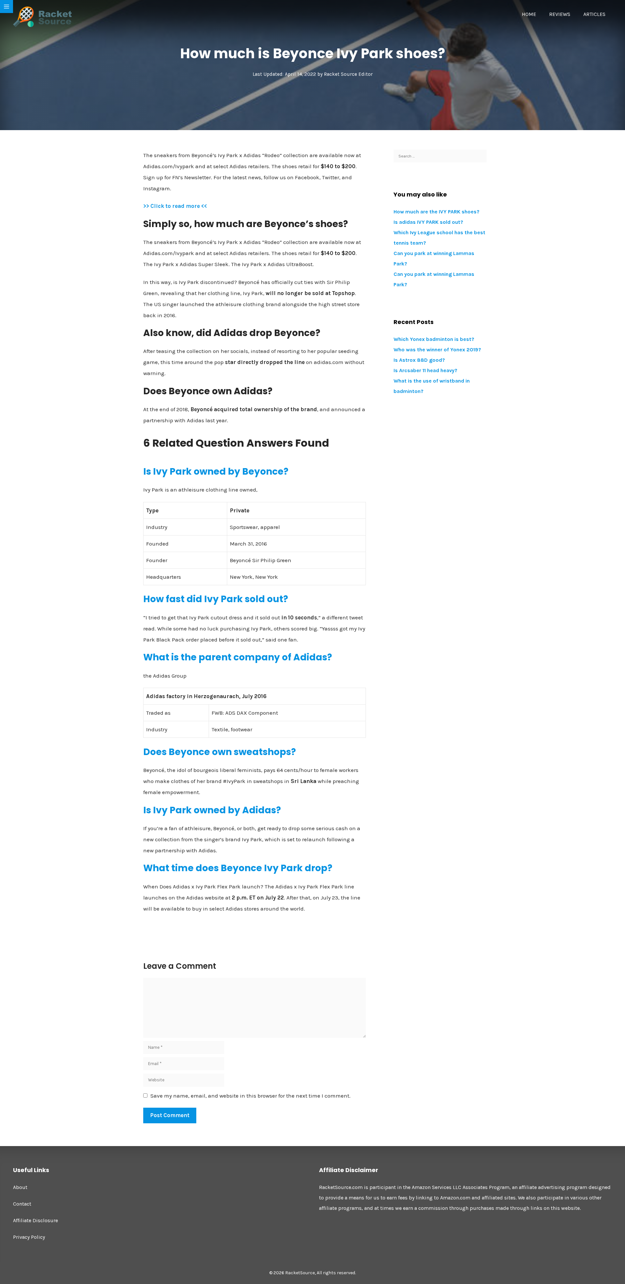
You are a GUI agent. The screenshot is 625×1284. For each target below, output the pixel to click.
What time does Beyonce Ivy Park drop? (237, 868)
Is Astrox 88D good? (419, 360)
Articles (594, 14)
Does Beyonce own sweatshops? (219, 752)
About (20, 1187)
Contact (22, 1204)
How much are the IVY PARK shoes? (436, 212)
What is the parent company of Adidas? (237, 657)
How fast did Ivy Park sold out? (215, 599)
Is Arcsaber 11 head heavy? (425, 370)
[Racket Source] (42, 16)
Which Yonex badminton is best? (434, 339)
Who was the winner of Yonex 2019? (437, 349)
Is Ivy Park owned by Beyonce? (215, 471)
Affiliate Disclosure (35, 1220)
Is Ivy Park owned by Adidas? (212, 810)
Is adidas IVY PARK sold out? (428, 222)
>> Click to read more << (175, 206)
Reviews (559, 14)
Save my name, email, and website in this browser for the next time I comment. (250, 1095)
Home (529, 14)
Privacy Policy (29, 1237)
